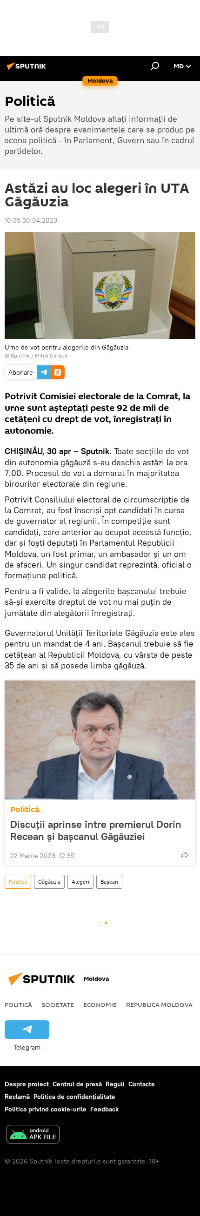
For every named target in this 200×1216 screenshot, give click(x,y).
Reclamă (17, 1096)
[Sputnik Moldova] (28, 70)
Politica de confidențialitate (74, 1096)
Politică (25, 809)
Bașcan (109, 881)
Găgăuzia (49, 881)
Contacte (141, 1084)
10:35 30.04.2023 (31, 220)
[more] (184, 855)
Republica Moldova (159, 1004)
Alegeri (80, 881)
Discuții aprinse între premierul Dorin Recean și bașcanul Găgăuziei (95, 830)
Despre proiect (27, 1084)
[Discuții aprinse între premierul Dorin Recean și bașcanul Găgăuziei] (100, 740)
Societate (57, 1004)
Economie (100, 1004)
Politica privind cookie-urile (46, 1109)
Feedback (104, 1109)
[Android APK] (33, 1135)
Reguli (115, 1084)
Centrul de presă (77, 1084)
